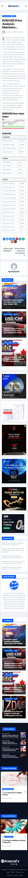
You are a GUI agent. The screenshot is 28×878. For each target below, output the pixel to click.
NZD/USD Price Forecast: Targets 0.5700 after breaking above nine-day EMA (13, 562)
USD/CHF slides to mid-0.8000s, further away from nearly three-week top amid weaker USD (13, 332)
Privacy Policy (19, 872)
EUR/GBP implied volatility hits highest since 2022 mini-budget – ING (14, 302)
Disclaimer (10, 875)
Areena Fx (15, 271)
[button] (25, 791)
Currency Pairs (7, 16)
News (14, 16)
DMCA (13, 872)
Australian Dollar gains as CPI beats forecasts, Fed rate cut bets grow (12, 568)
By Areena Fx (10, 32)
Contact (21, 875)
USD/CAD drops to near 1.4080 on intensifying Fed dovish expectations (14, 359)
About (8, 872)
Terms (15, 875)
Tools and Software (8, 836)
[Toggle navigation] (2, 6)
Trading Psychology (8, 789)
